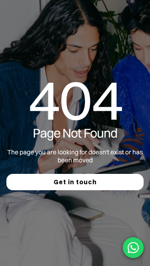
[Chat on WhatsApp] (133, 247)
